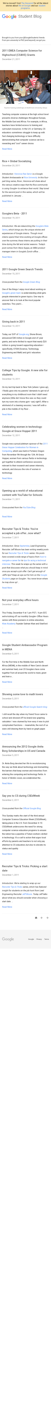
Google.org (24, 334)
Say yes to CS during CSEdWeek (21, 795)
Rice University (30, 177)
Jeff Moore (27, 894)
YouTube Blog (29, 507)
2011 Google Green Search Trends (22, 269)
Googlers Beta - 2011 (14, 213)
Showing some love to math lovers (22, 694)
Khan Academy (9, 623)
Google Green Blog (31, 282)
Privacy (39, 939)
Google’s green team (11, 293)
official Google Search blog (35, 707)
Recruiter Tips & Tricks (19, 553)
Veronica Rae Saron (23, 174)
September (24, 546)
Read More (7, 149)
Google (31, 939)
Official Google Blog (32, 808)
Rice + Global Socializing (16, 161)
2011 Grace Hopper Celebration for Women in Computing (25, 447)
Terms (46, 939)
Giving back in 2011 (13, 321)
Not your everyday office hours (20, 600)
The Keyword (27, 3)
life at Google (24, 5)
